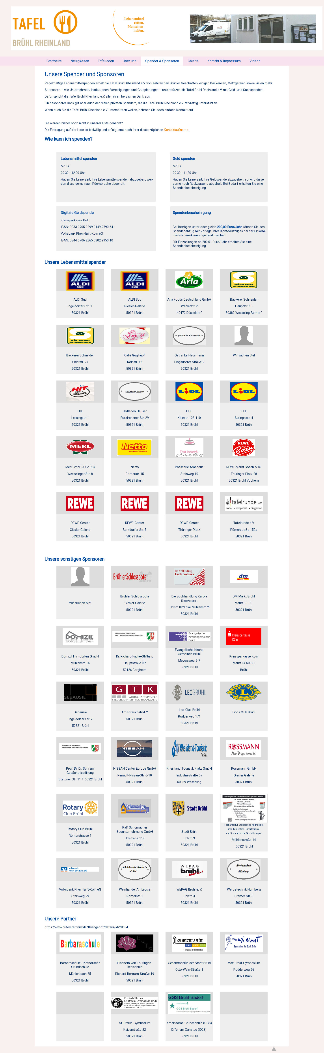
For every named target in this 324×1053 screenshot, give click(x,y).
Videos (255, 61)
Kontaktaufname (176, 130)
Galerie (193, 61)
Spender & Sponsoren (162, 61)
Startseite (54, 61)
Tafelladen (106, 61)
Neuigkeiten (80, 61)
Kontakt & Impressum (224, 61)
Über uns (129, 61)
